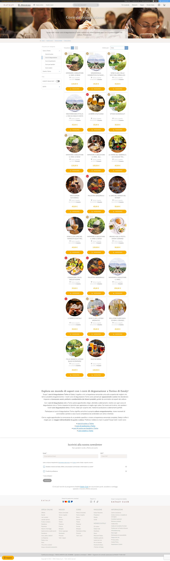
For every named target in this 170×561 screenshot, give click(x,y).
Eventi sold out (48, 81)
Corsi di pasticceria (50, 61)
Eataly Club (84, 487)
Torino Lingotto (58, 40)
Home (43, 40)
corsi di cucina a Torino (86, 423)
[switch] (58, 81)
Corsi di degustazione (51, 57)
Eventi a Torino (47, 71)
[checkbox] (44, 467)
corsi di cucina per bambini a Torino (85, 428)
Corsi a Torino (67, 40)
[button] (159, 5)
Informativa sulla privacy (64, 462)
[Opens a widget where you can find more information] (8, 558)
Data (44, 86)
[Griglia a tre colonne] (72, 47)
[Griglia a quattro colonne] (76, 47)
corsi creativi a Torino (85, 431)
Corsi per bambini (50, 64)
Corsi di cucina (49, 54)
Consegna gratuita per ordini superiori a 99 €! (12, 1)
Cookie (74, 462)
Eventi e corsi (50, 40)
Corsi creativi (48, 68)
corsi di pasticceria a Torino (85, 426)
